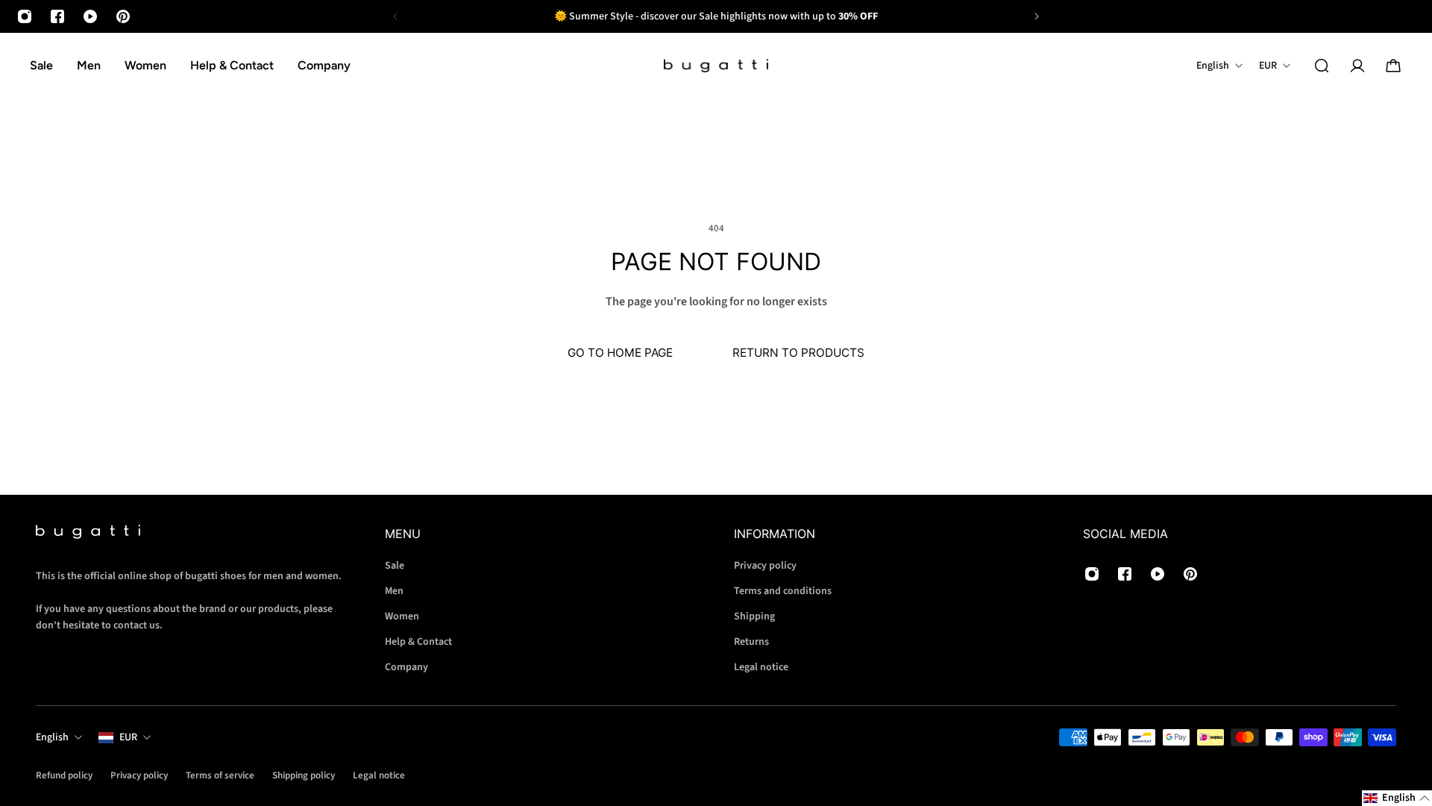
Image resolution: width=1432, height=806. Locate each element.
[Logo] (716, 66)
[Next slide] (1036, 16)
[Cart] (1393, 65)
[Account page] (1357, 65)
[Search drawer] (1322, 65)
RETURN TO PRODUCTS (798, 353)
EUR (128, 737)
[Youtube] (90, 16)
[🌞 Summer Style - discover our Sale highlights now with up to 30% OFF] (716, 16)
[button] (1397, 798)
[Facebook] (57, 16)
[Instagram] (24, 16)
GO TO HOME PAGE (620, 353)
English (52, 737)
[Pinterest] (123, 16)
